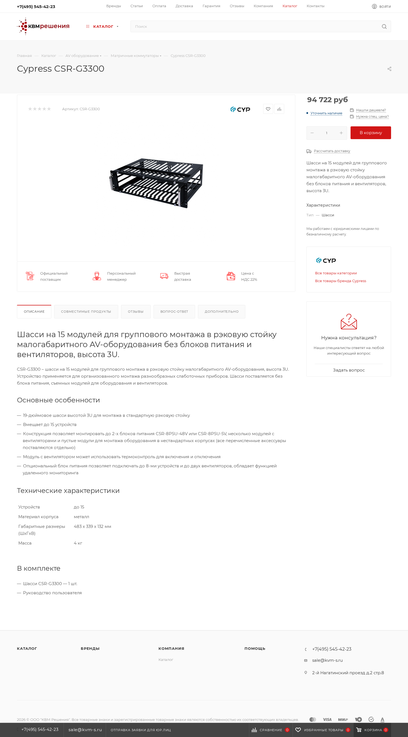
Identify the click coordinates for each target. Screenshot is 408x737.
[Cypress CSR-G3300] (156, 183)
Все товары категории (336, 273)
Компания (171, 648)
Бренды (90, 648)
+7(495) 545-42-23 (36, 6)
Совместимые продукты (86, 312)
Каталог (27, 648)
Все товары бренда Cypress (340, 281)
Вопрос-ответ (174, 312)
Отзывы (136, 312)
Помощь (255, 648)
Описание (34, 312)
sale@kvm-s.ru (327, 660)
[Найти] (384, 26)
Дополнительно (221, 312)
